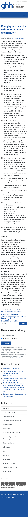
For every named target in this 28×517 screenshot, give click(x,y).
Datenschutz (24, 1)
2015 (6, 485)
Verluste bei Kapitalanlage (11, 368)
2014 (10, 485)
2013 (14, 485)
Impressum (19, 1)
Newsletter (6, 455)
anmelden (6, 338)
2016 (3, 485)
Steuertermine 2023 (9, 463)
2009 (3, 487)
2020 (14, 483)
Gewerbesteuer (7, 425)
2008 (6, 487)
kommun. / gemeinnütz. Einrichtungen (10, 438)
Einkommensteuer (5, 311)
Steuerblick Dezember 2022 (10, 321)
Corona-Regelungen (9, 412)
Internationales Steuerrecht (11, 433)
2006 (14, 487)
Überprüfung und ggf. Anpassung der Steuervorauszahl (14, 395)
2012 (17, 485)
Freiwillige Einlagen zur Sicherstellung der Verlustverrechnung (14, 379)
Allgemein (6, 408)
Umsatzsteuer (7, 471)
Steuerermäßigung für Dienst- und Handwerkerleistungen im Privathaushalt (13, 373)
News (4, 451)
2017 (24, 483)
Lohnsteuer (6, 447)
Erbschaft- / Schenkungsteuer (12, 420)
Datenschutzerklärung (17, 358)
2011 (21, 485)
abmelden (14, 338)
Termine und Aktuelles (15, 311)
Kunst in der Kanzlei (9, 443)
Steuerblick (6, 459)
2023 (3, 483)
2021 (10, 483)
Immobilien (6, 429)
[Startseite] (13, 6)
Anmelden (6, 343)
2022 (6, 483)
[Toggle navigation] (24, 15)
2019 (17, 483)
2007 (10, 487)
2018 (21, 483)
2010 (24, 485)
